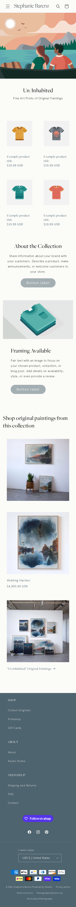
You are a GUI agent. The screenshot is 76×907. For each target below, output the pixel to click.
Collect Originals (19, 710)
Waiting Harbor (18, 580)
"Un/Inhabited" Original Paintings (29, 669)
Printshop (14, 719)
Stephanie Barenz (23, 887)
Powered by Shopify (42, 887)
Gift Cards (14, 728)
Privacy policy (63, 887)
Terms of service (25, 893)
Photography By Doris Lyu (50, 893)
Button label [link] (38, 282)
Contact (13, 803)
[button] (8, 6)
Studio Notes (16, 761)
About (12, 752)
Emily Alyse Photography (40, 898)
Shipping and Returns (22, 785)
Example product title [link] (18, 159)
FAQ (11, 794)
